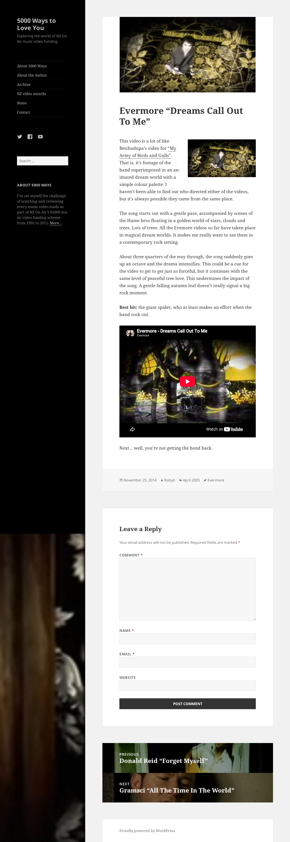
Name (126, 630)
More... (56, 222)
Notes (22, 103)
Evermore (216, 480)
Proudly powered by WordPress (147, 830)
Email (127, 654)
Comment (131, 555)
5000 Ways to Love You (36, 24)
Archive (24, 84)
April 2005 (191, 480)
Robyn (169, 480)
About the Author (32, 75)
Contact (23, 112)
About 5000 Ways (32, 65)
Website (127, 677)
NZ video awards (31, 93)
